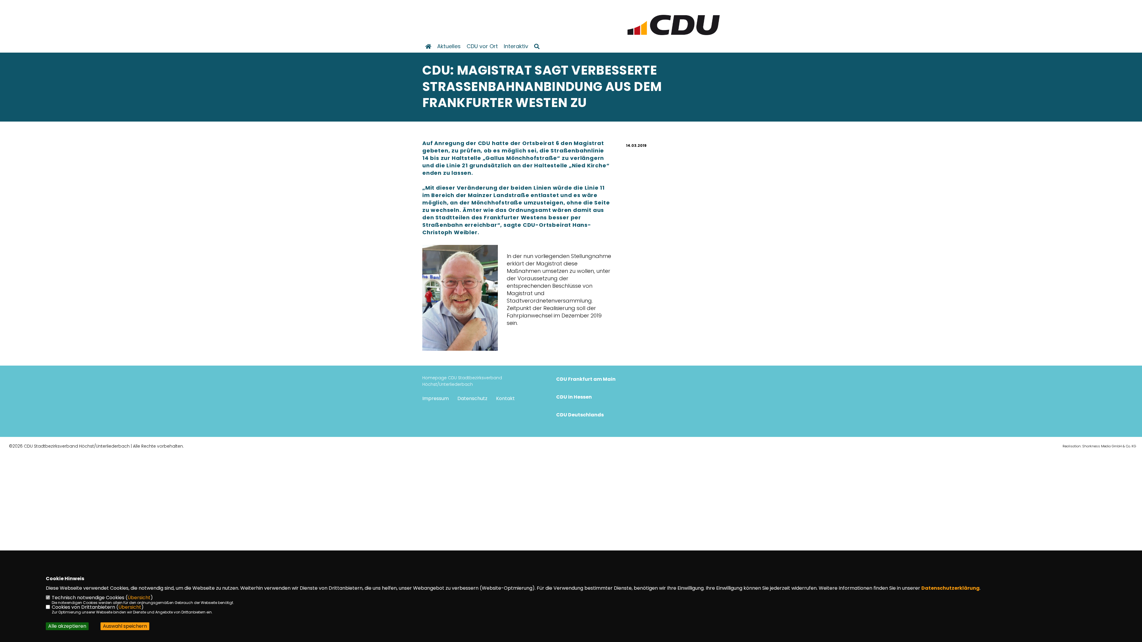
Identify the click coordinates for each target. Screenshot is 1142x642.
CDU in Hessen (574, 397)
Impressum (435, 398)
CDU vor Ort (482, 46)
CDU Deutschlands (580, 414)
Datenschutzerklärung (950, 588)
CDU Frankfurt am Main (586, 379)
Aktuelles (449, 46)
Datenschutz (472, 398)
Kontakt (505, 398)
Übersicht (139, 597)
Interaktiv (516, 46)
